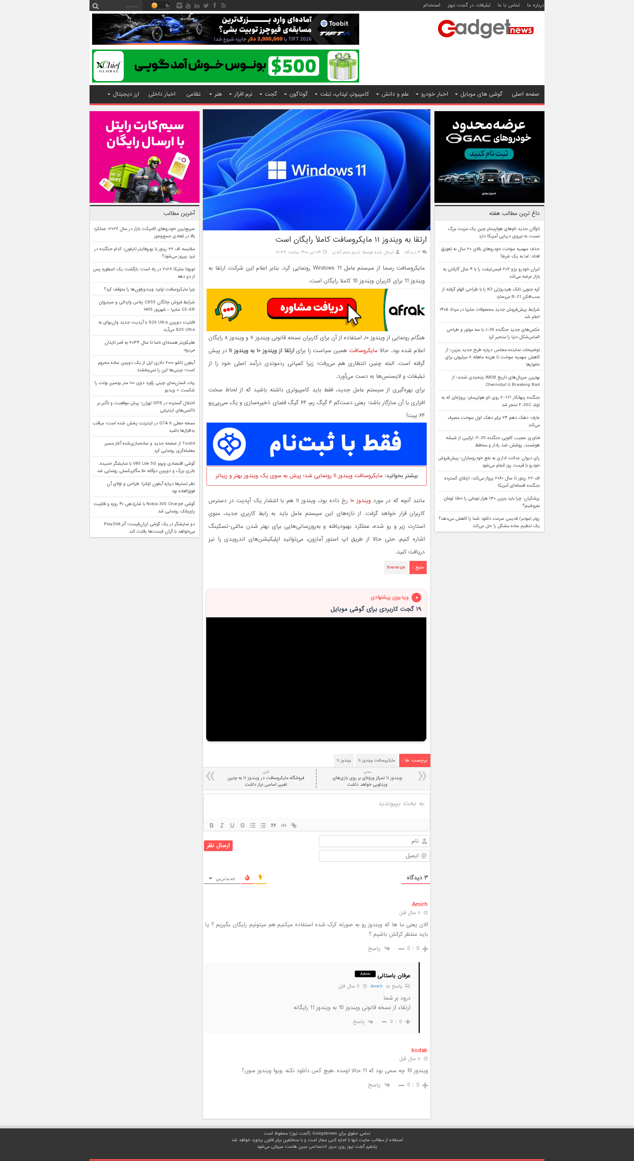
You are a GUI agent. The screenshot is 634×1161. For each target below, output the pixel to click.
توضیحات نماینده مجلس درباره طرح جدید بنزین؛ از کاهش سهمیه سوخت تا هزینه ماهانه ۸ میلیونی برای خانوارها (492, 357)
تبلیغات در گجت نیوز (469, 5)
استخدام (431, 5)
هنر (218, 94)
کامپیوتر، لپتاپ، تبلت (344, 94)
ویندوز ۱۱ (344, 760)
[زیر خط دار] (232, 825)
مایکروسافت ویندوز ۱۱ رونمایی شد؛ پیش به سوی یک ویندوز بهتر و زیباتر (299, 475)
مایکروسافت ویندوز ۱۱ (376, 760)
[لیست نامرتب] (263, 825)
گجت (271, 94)
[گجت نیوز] (486, 41)
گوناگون (298, 94)
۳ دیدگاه (413, 252)
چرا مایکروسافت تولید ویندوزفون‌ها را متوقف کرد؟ (149, 289)
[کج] (222, 825)
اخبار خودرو (434, 94)
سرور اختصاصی (323, 1146)
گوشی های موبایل (481, 94)
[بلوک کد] (283, 825)
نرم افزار (243, 94)
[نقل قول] (273, 825)
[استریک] (242, 825)
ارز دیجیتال (126, 94)
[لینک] (294, 825)
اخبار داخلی (162, 94)
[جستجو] (95, 5)
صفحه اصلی (525, 94)
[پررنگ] (212, 825)
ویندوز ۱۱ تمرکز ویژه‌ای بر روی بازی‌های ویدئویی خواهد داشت (367, 778)
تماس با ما (509, 5)
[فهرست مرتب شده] (253, 825)
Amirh (376, 986)
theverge (396, 567)
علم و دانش (395, 94)
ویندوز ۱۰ (360, 500)
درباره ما (535, 5)
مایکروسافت (363, 350)
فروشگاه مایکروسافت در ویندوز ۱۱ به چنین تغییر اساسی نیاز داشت (265, 778)
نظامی (193, 94)
